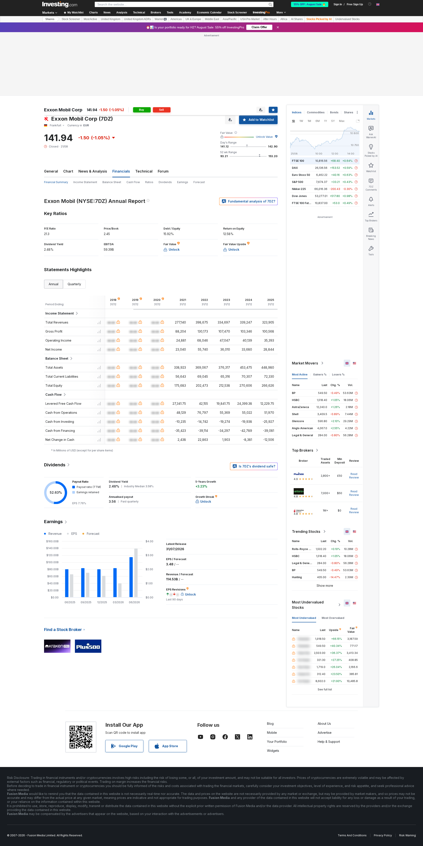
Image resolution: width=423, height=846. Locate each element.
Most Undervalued (304, 618)
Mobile (272, 732)
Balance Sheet (111, 182)
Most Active (90, 19)
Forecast (199, 182)
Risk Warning (407, 835)
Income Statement (85, 182)
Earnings (182, 182)
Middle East (212, 19)
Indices (296, 112)
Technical (143, 171)
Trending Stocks (306, 531)
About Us (324, 723)
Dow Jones (299, 196)
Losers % (338, 374)
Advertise (325, 732)
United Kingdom (110, 19)
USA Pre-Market (250, 19)
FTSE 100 (298, 160)
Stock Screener (237, 12)
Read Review (354, 475)
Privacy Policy (383, 835)
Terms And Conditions (352, 835)
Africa (283, 19)
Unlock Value (264, 136)
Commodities (316, 112)
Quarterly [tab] (74, 284)
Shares (49, 19)
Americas (176, 19)
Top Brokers (302, 450)
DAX (295, 167)
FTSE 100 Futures (303, 203)
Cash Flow (133, 182)
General (51, 171)
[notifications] (369, 4)
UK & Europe (193, 19)
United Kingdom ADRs (137, 19)
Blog (270, 723)
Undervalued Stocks (347, 19)
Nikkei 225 (299, 189)
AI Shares (297, 19)
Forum (163, 171)
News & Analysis (92, 171)
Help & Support (329, 741)
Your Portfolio (277, 741)
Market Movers (305, 363)
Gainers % (320, 374)
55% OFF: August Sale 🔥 (310, 4)
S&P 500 (297, 182)
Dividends (165, 182)
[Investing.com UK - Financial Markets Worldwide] (59, 4)
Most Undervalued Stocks (308, 605)
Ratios (149, 182)
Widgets (273, 750)
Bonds (334, 112)
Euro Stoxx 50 (301, 175)
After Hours (270, 19)
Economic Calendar (209, 12)
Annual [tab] (53, 284)
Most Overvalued (333, 618)
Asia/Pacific (230, 19)
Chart (68, 171)
